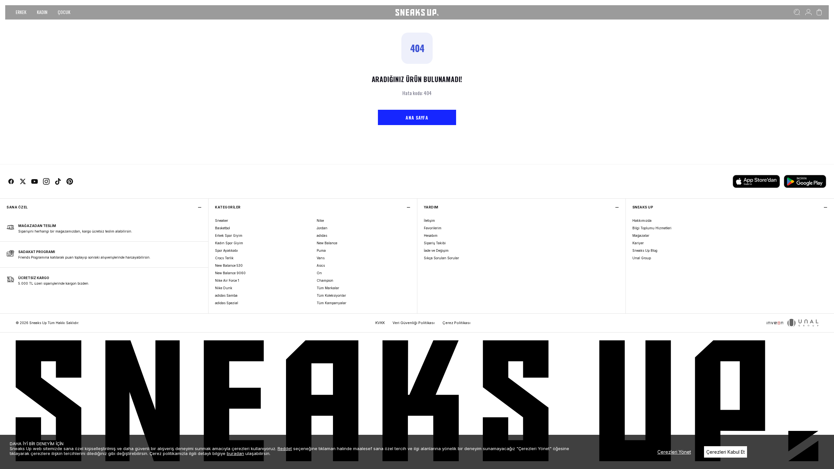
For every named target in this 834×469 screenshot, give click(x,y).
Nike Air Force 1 (227, 280)
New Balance (327, 243)
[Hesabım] (808, 12)
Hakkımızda (642, 220)
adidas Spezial (226, 303)
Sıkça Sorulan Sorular (441, 258)
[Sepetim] (819, 12)
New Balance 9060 (230, 273)
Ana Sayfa (417, 117)
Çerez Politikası (456, 322)
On (319, 273)
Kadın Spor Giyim (229, 243)
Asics (321, 265)
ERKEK (21, 11)
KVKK (380, 322)
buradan (235, 453)
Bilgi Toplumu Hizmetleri (651, 228)
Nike (320, 220)
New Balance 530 (229, 265)
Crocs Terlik (224, 258)
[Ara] (797, 12)
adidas (322, 235)
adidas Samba (226, 295)
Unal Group (641, 258)
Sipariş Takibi (435, 243)
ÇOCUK (64, 11)
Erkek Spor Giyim (228, 235)
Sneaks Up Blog (644, 250)
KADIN (42, 11)
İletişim (429, 220)
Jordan (322, 228)
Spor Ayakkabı (226, 250)
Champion (325, 280)
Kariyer (638, 243)
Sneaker (221, 220)
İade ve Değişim (436, 250)
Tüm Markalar (328, 288)
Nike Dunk (223, 288)
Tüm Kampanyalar (331, 303)
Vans (320, 258)
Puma (321, 250)
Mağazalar (640, 235)
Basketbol (222, 228)
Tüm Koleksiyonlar (331, 295)
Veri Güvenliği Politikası (414, 322)
